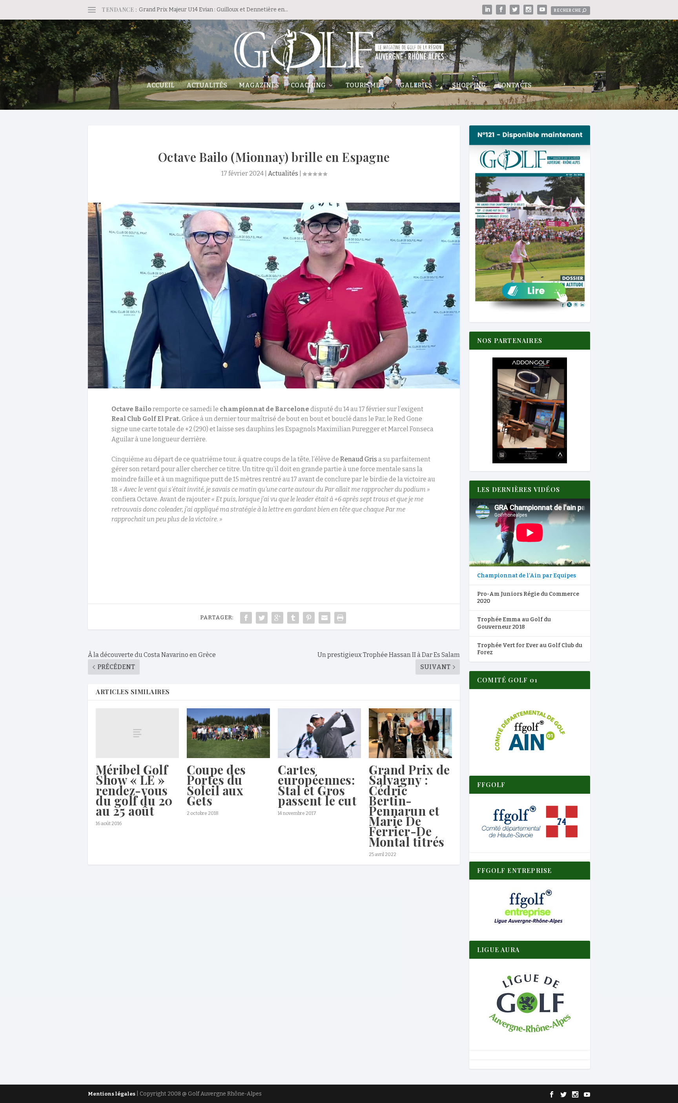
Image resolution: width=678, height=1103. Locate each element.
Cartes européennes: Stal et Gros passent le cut (317, 785)
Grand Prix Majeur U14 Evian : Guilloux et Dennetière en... (213, 9)
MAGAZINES (259, 85)
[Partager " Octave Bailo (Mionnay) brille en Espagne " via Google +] (277, 618)
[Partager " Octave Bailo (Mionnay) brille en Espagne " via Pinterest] (309, 618)
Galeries (416, 85)
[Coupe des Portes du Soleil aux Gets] (228, 733)
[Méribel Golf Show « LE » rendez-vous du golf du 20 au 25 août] (137, 733)
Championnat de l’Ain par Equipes (526, 575)
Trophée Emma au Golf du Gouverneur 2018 (514, 623)
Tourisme (363, 85)
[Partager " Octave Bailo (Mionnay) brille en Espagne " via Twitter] (262, 618)
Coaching (308, 85)
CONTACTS (515, 85)
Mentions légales (111, 1094)
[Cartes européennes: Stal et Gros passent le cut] (319, 733)
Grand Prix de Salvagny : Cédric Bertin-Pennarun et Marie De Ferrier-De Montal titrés (409, 805)
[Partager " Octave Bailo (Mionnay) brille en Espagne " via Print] (340, 618)
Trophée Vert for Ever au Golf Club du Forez (529, 649)
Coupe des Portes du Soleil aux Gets (216, 785)
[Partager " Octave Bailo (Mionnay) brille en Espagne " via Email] (324, 618)
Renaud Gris (358, 459)
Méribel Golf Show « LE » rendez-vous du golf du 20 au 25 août (134, 790)
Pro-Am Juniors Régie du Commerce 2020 (528, 597)
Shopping (469, 85)
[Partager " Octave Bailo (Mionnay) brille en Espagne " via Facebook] (246, 618)
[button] (529, 410)
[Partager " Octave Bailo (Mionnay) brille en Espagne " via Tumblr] (293, 618)
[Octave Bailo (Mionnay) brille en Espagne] (274, 295)
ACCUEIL (160, 85)
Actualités (206, 85)
